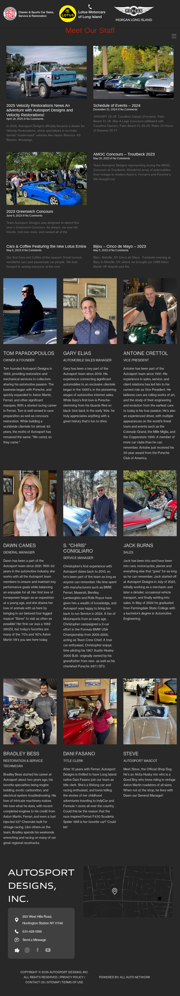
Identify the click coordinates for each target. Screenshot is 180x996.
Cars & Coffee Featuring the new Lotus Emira (46, 246)
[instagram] (17, 950)
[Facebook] (37, 950)
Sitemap (53, 982)
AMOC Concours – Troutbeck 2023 (124, 154)
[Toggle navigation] (174, 36)
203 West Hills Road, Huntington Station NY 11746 (42, 920)
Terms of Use (72, 982)
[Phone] (90, 6)
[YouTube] (48, 950)
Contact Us (35, 982)
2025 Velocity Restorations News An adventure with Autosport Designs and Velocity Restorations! (39, 110)
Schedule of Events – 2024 (116, 105)
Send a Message (34, 940)
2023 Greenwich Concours (29, 211)
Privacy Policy (72, 977)
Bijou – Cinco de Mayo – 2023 (119, 246)
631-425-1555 (32, 931)
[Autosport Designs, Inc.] (80, 13)
